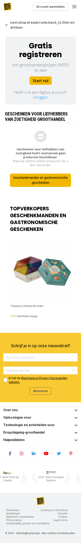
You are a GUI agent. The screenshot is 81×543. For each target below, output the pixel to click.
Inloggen (40, 97)
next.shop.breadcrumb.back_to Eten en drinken (42, 24)
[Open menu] (74, 6)
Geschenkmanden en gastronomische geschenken (40, 180)
